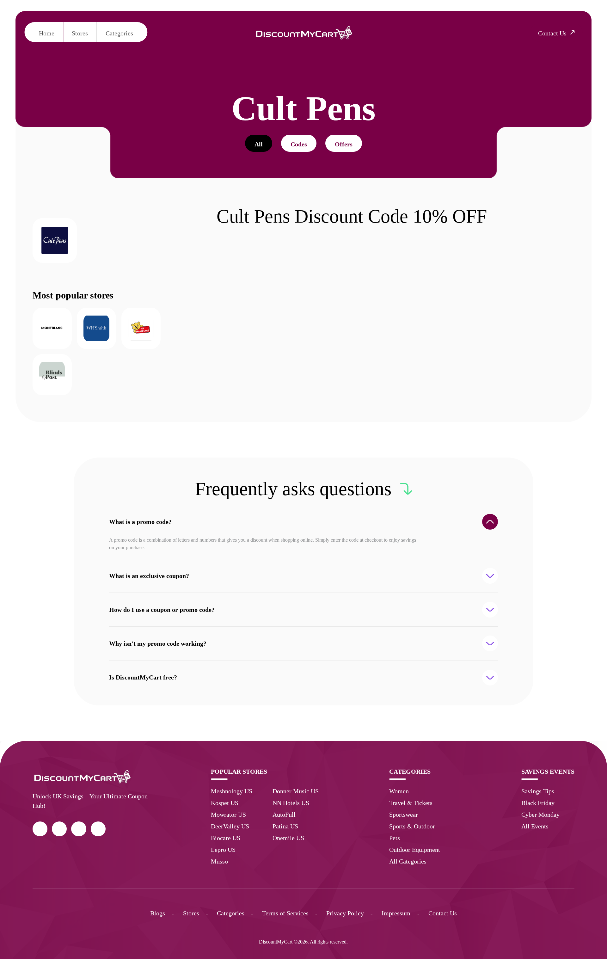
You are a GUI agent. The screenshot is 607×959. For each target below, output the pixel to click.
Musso (219, 861)
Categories (119, 33)
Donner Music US (296, 791)
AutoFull (284, 814)
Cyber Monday (540, 814)
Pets (394, 837)
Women (399, 791)
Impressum (396, 913)
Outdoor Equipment (414, 849)
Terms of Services (285, 913)
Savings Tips (537, 791)
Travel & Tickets (410, 802)
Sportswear (403, 814)
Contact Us (442, 913)
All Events (535, 826)
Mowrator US (228, 814)
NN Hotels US (291, 802)
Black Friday (538, 802)
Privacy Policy (345, 913)
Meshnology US (231, 791)
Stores (80, 33)
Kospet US (224, 802)
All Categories (407, 861)
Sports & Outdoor (412, 826)
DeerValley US (230, 826)
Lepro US (223, 849)
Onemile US (288, 837)
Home (46, 33)
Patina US (285, 826)
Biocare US (225, 837)
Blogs (157, 913)
